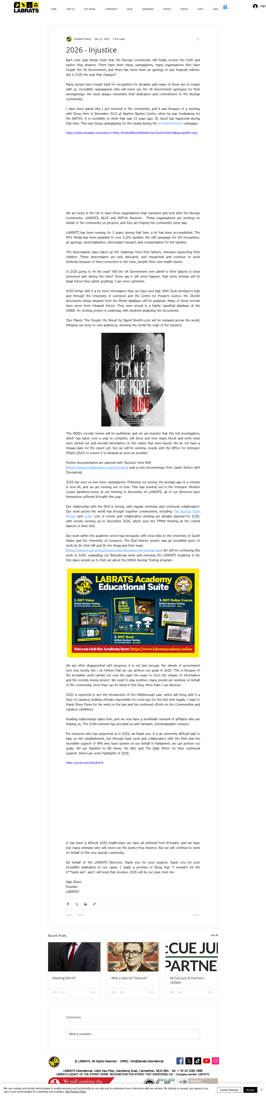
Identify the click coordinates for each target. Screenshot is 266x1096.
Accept (250, 1090)
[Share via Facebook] (67, 904)
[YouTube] (206, 1060)
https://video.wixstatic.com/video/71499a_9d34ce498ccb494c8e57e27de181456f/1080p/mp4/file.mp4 (131, 133)
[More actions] (198, 39)
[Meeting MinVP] (74, 956)
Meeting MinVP (63, 978)
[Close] (261, 1090)
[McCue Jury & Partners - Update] (192, 956)
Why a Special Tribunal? (129, 978)
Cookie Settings (229, 1090)
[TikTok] (197, 1060)
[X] (188, 1060)
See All (214, 935)
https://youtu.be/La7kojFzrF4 (84, 763)
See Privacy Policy (75, 1091)
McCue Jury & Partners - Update (188, 980)
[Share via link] (94, 904)
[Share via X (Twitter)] (76, 904)
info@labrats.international (146, 1061)
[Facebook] (179, 1060)
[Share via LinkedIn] (85, 904)
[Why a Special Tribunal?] (133, 956)
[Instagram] (215, 1060)
